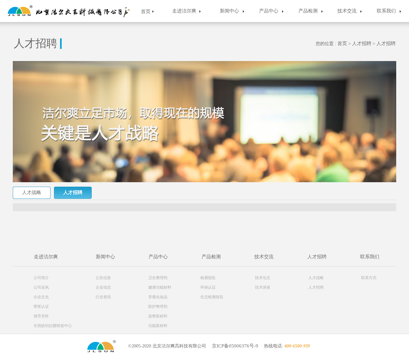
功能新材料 (157, 325)
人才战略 (31, 192)
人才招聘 (362, 43)
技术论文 (262, 278)
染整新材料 (157, 316)
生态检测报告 (211, 297)
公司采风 (41, 287)
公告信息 (103, 278)
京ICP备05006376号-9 (235, 345)
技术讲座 (262, 287)
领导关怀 (41, 316)
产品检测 (308, 10)
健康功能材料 (159, 287)
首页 (145, 11)
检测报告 (208, 278)
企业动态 (103, 287)
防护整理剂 (157, 306)
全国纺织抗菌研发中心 (53, 325)
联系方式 (368, 278)
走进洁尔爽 (184, 10)
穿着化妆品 (157, 297)
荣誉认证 (41, 306)
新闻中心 (229, 10)
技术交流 (347, 10)
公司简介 (41, 278)
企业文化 (41, 297)
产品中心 (268, 10)
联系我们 (386, 10)
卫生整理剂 (157, 278)
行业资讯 (103, 297)
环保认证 (208, 287)
